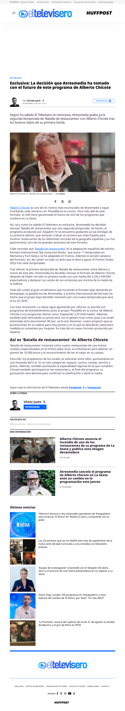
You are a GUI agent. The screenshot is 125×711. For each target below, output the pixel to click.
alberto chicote (17, 424)
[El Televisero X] (61, 693)
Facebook (75, 387)
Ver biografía (32, 407)
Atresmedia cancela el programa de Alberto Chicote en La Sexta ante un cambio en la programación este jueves (85, 477)
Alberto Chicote (20, 208)
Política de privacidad (35, 686)
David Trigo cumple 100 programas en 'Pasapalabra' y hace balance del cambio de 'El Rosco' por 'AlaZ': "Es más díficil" (72, 596)
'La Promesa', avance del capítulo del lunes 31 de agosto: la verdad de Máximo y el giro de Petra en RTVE (76, 623)
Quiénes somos (93, 686)
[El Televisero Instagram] (65, 693)
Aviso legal (19, 686)
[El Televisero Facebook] (57, 693)
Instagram (94, 387)
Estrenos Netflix (27, 2)
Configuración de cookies (57, 686)
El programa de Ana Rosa (85, 2)
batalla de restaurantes (38, 424)
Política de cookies (77, 686)
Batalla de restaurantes (50, 249)
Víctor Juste (34, 101)
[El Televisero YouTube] (69, 693)
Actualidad (15, 78)
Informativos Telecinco (61, 2)
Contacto (105, 686)
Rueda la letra (43, 2)
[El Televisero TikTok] (74, 693)
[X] (43, 101)
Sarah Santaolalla (106, 2)
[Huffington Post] (99, 13)
